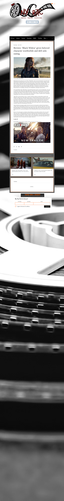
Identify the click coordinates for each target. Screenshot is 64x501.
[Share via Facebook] (14, 146)
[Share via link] (21, 146)
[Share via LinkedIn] (18, 146)
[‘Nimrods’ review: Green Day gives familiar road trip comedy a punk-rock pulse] (43, 163)
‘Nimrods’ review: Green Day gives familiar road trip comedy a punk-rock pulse (43, 171)
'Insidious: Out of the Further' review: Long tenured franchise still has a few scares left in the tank (21, 171)
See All (52, 155)
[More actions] (49, 45)
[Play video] (32, 132)
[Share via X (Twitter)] (16, 146)
